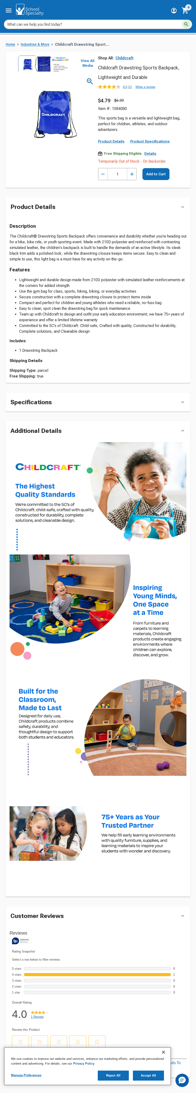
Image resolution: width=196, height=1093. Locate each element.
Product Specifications (150, 141)
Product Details (111, 141)
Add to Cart (156, 174)
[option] (26, 63)
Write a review (145, 87)
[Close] (163, 1052)
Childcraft (124, 58)
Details (150, 153)
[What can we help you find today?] (186, 24)
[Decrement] (103, 174)
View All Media (87, 63)
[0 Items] (185, 10)
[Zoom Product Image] (90, 81)
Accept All (148, 1075)
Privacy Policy (83, 1063)
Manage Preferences (26, 1075)
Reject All (113, 1075)
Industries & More (35, 44)
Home (10, 44)
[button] (174, 10)
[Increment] (132, 174)
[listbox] (43, 63)
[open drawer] (8, 10)
